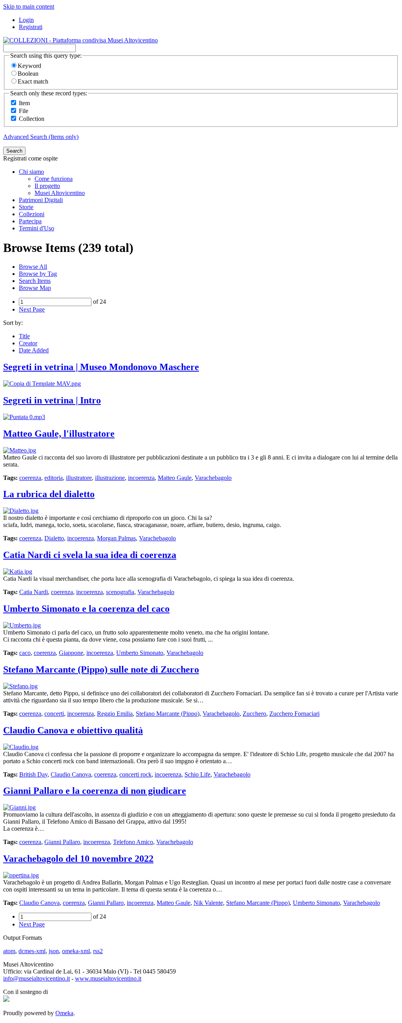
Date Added (34, 350)
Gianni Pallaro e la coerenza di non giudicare (94, 791)
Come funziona (54, 178)
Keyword (29, 65)
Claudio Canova (71, 774)
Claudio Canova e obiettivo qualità (73, 730)
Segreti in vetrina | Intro (52, 400)
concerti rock (135, 774)
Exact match (33, 81)
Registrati (30, 27)
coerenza (30, 477)
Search (14, 151)
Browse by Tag (38, 273)
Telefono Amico (133, 842)
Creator (28, 343)
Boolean (28, 73)
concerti (54, 713)
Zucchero (254, 713)
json (54, 951)
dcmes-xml (32, 951)
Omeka (64, 1013)
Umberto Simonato (139, 652)
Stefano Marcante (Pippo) (167, 713)
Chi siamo (31, 171)
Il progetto (47, 185)
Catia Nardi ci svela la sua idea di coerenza (89, 555)
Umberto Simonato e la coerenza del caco (86, 609)
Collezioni (31, 214)
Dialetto (54, 538)
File (23, 111)
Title (24, 336)
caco (25, 652)
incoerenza (141, 477)
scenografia (120, 592)
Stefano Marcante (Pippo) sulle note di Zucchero (101, 669)
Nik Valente (208, 902)
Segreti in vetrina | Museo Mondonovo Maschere (101, 367)
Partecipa (30, 221)
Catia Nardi (33, 592)
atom (9, 951)
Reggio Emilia (115, 713)
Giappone (71, 652)
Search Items (35, 280)
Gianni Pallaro (62, 842)
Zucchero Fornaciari (294, 713)
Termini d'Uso (36, 228)
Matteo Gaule (175, 477)
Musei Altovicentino (60, 193)
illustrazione (110, 477)
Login (26, 19)
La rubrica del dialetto (49, 494)
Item (24, 103)
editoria (53, 477)
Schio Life (197, 774)
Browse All (33, 266)
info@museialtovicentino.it (36, 978)
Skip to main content (28, 6)
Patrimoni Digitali (41, 200)
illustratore (79, 477)
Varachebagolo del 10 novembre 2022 (78, 858)
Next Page (32, 309)
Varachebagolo (213, 477)
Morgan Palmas (116, 538)
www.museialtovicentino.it (108, 978)
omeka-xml (76, 951)
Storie (26, 207)
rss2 (98, 951)
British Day (33, 774)
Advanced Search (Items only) (41, 136)
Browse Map (35, 287)
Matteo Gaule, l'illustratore (59, 434)
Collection (31, 118)
